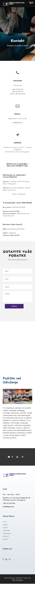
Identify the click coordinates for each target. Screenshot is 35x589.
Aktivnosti (6, 536)
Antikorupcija (7, 533)
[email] (9, 457)
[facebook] (12, 457)
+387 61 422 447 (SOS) (17, 94)
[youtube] (17, 457)
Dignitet (5, 525)
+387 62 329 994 (17, 89)
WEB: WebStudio (17, 580)
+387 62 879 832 (17, 92)
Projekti (5, 527)
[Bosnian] (30, 2)
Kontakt (5, 539)
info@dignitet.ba (17, 123)
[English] (32, 2)
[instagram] (22, 457)
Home (5, 522)
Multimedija (6, 530)
